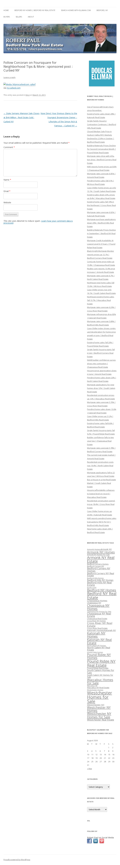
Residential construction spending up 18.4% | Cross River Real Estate (101, 504)
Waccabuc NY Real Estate (98, 687)
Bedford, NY (102, 10)
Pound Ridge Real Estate (97, 668)
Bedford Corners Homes (98, 564)
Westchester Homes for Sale (99, 697)
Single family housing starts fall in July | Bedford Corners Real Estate (101, 353)
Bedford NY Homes (101, 590)
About (31, 17)
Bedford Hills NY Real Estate (99, 584)
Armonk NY (106, 549)
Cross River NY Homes (96, 621)
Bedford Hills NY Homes (100, 580)
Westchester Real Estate (100, 719)
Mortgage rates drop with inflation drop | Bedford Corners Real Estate (101, 159)
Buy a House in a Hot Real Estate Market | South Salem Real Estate (101, 483)
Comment (9, 147)
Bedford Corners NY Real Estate (100, 574)
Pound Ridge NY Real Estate (101, 663)
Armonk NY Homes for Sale (98, 554)
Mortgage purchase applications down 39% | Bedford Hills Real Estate (101, 223)
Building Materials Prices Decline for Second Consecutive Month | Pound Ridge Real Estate (101, 149)
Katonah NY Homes (96, 635)
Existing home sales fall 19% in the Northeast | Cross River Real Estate (101, 205)
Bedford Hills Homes (95, 578)
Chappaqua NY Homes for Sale (99, 611)
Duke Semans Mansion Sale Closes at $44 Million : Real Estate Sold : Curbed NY (22, 117)
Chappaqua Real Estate (97, 618)
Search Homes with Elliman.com (76, 10)
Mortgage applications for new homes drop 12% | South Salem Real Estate (101, 388)
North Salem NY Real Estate (98, 648)
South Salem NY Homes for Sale (100, 676)
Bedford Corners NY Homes (98, 570)
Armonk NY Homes (101, 552)
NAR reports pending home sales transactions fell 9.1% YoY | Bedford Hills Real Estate (101, 522)
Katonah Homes (95, 630)
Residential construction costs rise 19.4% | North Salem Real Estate (100, 465)
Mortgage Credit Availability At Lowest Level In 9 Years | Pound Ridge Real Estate (101, 244)
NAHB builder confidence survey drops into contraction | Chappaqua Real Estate (101, 363)
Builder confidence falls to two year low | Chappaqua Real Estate (100, 441)
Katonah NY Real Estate (99, 641)
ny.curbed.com (13, 87)
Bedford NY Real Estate (101, 595)
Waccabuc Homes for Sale (100, 681)
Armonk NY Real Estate (100, 559)
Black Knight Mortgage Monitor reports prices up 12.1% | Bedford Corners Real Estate (100, 254)
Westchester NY (95, 704)
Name (7, 179)
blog (27, 95)
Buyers (7, 17)
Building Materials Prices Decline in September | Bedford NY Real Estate (101, 233)
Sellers (19, 17)
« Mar (89, 768)
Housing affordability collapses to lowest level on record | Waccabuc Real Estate (101, 494)
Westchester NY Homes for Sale (99, 715)
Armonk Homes (94, 549)
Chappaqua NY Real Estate (99, 615)
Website (7, 202)
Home (6, 10)
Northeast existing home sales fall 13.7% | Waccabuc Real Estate (100, 300)
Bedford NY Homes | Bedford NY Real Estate (34, 10)
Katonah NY (110, 630)
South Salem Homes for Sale (100, 671)
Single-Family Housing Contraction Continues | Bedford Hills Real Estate (101, 124)
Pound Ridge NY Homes (99, 656)
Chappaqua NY (94, 602)
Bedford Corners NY (95, 566)
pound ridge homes (95, 652)
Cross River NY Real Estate (99, 624)
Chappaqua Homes (97, 600)
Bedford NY (91, 587)
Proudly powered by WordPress (17, 859)
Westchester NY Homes (99, 709)
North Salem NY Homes (96, 645)
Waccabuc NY (92, 686)
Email (7, 191)
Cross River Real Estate (97, 628)
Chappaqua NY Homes (98, 607)
